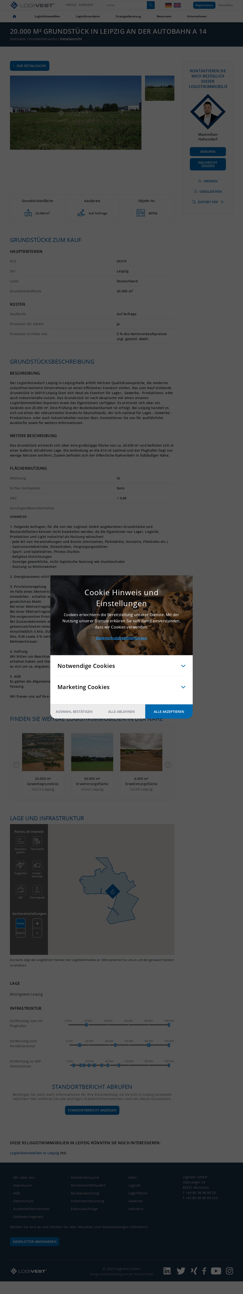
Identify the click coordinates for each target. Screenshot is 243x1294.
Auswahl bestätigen (74, 711)
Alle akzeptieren (169, 711)
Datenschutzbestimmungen (121, 638)
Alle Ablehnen (121, 711)
